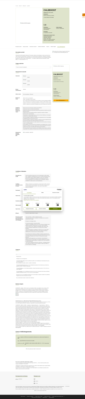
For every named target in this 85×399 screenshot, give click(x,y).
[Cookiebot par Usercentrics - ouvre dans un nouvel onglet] (57, 189)
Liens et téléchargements (61, 46)
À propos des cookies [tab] (55, 192)
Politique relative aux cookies (38, 396)
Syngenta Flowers (45, 397)
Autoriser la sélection (42, 208)
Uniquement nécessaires (30, 208)
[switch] (37, 205)
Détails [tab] (42, 192)
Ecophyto (42, 325)
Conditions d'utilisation (41, 46)
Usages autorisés (25, 46)
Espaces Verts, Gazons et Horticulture (36, 397)
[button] (60, 100)
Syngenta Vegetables (51, 397)
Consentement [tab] (29, 192)
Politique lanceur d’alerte (47, 396)
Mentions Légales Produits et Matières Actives (57, 396)
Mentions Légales (23, 396)
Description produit (18, 46)
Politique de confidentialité (30, 396)
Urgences (47, 46)
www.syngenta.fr (18, 327)
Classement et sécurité (33, 46)
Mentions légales (53, 46)
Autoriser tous (55, 208)
